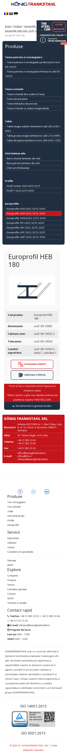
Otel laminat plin (15, 153)
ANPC (10, 565)
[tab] (32, 406)
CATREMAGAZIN (58, 27)
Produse (17, 26)
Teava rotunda (14, 89)
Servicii (10, 584)
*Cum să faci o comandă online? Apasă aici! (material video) (32, 388)
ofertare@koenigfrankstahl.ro (32, 459)
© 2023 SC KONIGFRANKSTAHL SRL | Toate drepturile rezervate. (33, 748)
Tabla (8, 121)
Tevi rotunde (14, 506)
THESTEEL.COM (32, 397)
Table (10, 511)
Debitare (11, 542)
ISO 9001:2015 (33, 733)
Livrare (10, 547)
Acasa (8, 26)
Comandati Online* (34, 364)
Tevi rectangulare (16, 502)
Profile (9, 180)
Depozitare (13, 538)
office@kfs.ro (24, 456)
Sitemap (11, 560)
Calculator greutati (17, 589)
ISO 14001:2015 (33, 706)
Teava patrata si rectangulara (23, 57)
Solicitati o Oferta (35, 374)
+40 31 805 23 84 (50, 616)
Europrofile (30, 26)
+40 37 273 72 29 (18, 620)
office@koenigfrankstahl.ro (31, 453)
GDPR (10, 598)
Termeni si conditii (17, 602)
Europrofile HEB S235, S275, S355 (22, 30)
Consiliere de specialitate (20, 551)
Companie (12, 575)
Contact (11, 593)
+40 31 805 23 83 (29, 616)
